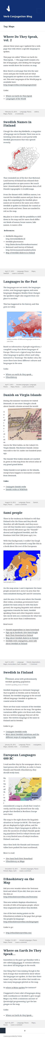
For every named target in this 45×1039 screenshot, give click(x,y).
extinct (36, 112)
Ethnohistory (11, 377)
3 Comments (24, 747)
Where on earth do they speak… (19, 374)
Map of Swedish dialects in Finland (20, 252)
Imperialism (36, 662)
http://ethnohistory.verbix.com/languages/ (21, 921)
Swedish (6, 273)
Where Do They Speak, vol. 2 (20, 38)
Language (23, 112)
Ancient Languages (22, 385)
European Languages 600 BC (19, 756)
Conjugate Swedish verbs (16, 731)
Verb (15, 747)
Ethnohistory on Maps (15, 861)
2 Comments (19, 114)
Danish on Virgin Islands (22, 395)
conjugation (37, 745)
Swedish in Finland (18, 672)
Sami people (12, 513)
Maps (5, 114)
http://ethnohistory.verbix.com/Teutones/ (20, 896)
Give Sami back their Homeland (19, 858)
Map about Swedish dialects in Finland (22, 638)
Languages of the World (16, 98)
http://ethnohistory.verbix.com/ (19, 933)
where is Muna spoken (15, 987)
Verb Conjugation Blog (17, 16)
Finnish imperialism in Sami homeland (22, 629)
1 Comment (33, 664)
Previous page (3, 1030)
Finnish (29, 662)
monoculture (12, 664)
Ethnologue (17, 962)
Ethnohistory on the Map (18, 881)
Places (29, 112)
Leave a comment (18, 273)
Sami (18, 664)
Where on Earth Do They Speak (19, 96)
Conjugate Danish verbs (16, 486)
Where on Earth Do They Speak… (22, 952)
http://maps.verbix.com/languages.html (19, 85)
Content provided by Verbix (12, 1036)
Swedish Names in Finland (17, 123)
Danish (35, 502)
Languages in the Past (20, 281)
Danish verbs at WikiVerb (16, 489)
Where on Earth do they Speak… (19, 1015)
